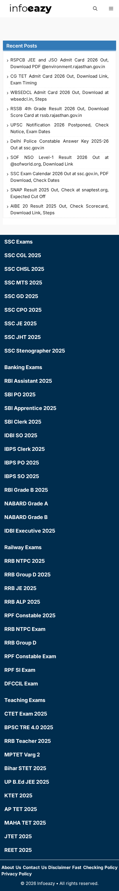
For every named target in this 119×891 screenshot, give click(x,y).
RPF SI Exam (19, 670)
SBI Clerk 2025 (22, 422)
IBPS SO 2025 (21, 476)
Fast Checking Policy (95, 867)
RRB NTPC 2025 (24, 561)
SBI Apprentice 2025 (30, 408)
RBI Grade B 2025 (26, 490)
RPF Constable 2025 (29, 615)
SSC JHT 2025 (22, 337)
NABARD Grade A (26, 503)
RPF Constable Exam (30, 656)
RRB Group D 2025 (27, 574)
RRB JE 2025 (20, 588)
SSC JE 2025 (20, 323)
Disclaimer (59, 867)
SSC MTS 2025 (23, 283)
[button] (95, 8)
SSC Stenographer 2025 (34, 351)
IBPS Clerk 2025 (24, 449)
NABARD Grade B (26, 517)
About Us (11, 867)
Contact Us (35, 867)
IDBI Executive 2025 (29, 531)
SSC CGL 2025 (22, 255)
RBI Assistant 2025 (28, 381)
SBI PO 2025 (20, 394)
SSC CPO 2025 (23, 310)
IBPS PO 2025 (21, 463)
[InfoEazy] (30, 8)
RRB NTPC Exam (24, 629)
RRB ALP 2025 (22, 602)
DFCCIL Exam (21, 684)
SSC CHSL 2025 (24, 269)
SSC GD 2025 (21, 296)
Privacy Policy (16, 874)
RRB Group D (20, 643)
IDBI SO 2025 (20, 435)
